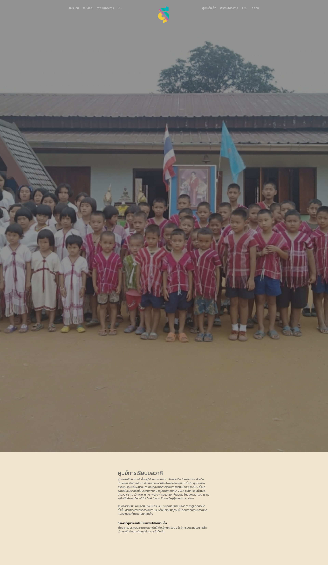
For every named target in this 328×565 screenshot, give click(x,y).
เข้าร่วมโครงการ (229, 8)
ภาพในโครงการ (105, 8)
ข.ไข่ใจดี (87, 8)
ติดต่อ (255, 8)
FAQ (245, 8)
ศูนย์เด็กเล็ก (209, 8)
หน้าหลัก (74, 8)
